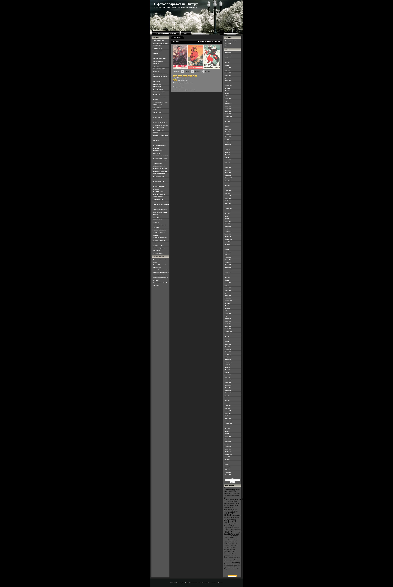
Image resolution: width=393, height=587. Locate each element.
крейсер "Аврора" (236, 557)
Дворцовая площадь (230, 509)
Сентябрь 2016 (228, 239)
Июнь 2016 (227, 246)
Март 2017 (227, 223)
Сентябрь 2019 (228, 147)
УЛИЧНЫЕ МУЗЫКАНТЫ (159, 230)
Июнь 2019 (227, 154)
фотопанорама (231, 568)
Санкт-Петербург (231, 536)
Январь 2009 (228, 474)
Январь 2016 (228, 259)
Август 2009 (227, 456)
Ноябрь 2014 (228, 295)
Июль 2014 (227, 305)
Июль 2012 (227, 367)
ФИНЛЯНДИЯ (156, 250)
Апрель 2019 (228, 159)
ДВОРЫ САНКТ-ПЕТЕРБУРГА (160, 74)
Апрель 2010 (228, 436)
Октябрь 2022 (228, 52)
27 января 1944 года (157, 48)
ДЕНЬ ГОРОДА (156, 81)
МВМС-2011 (227, 525)
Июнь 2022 (227, 62)
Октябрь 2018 (228, 175)
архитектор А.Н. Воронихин (231, 545)
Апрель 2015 (228, 282)
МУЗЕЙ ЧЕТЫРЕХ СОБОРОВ (160, 125)
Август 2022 (227, 57)
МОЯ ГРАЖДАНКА (157, 112)
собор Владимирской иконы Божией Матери (232, 567)
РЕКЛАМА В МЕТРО (158, 196)
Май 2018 (227, 188)
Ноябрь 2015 (228, 264)
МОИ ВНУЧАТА (157, 107)
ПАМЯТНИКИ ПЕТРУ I (159, 166)
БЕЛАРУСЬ (156, 56)
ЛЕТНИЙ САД (156, 94)
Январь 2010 (228, 444)
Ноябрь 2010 (228, 418)
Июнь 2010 (227, 431)
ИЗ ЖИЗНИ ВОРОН (158, 89)
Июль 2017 (227, 213)
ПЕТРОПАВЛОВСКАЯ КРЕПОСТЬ (239, 532)
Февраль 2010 (228, 441)
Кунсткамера (233, 519)
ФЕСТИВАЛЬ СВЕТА (158, 245)
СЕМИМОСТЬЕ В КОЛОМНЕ (160, 209)
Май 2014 (227, 310)
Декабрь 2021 (228, 78)
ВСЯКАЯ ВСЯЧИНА (158, 61)
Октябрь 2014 (228, 298)
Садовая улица (227, 535)
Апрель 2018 (228, 190)
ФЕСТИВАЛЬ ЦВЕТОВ (158, 248)
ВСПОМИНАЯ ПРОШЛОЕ (159, 58)
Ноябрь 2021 (228, 80)
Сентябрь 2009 (228, 454)
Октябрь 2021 (228, 83)
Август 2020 (227, 118)
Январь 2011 (228, 413)
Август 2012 (227, 364)
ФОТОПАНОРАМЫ (158, 253)
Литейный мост (234, 523)
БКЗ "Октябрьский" (232, 501)
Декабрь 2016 (228, 231)
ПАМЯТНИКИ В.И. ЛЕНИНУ (160, 158)
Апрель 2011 (228, 405)
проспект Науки (228, 563)
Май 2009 (227, 464)
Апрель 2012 (228, 374)
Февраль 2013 (228, 349)
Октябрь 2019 (228, 144)
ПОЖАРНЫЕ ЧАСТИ (158, 191)
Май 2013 (227, 341)
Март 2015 (227, 285)
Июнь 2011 (227, 400)
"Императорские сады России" (232, 490)
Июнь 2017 (227, 216)
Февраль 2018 (228, 195)
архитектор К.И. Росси (229, 549)
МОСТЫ (155, 109)
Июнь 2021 (227, 93)
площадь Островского (231, 561)
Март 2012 (227, 377)
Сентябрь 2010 (228, 423)
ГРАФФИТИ (156, 66)
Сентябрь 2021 (228, 85)
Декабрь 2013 (228, 323)
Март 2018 (227, 193)
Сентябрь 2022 (228, 54)
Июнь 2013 (227, 339)
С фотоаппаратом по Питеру (176, 4)
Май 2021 (227, 95)
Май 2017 (227, 218)
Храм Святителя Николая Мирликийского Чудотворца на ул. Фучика (160, 278)
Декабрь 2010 (228, 415)
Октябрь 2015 (228, 267)
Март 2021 (227, 101)
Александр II (227, 495)
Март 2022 (227, 70)
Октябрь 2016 (228, 236)
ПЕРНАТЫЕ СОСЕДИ (158, 176)
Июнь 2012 (227, 369)
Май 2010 (227, 433)
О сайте (186, 33)
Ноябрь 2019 (228, 142)
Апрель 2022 (228, 67)
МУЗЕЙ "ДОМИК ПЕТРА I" (160, 122)
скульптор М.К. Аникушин (232, 564)
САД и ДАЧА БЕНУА (158, 199)
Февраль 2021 (228, 103)
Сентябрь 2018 (228, 177)
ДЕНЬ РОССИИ (157, 86)
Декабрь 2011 (228, 385)
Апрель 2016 (228, 252)
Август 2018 (227, 180)
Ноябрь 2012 (228, 357)
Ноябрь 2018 (228, 172)
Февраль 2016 (228, 257)
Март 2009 (227, 469)
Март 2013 (227, 346)
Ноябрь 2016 (228, 234)
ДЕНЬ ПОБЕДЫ (157, 84)
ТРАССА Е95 (156, 227)
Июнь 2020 (227, 124)
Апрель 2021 (228, 98)
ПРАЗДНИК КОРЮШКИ (159, 194)
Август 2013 (227, 334)
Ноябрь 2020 (228, 111)
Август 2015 (227, 272)
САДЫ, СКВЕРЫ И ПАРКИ (159, 202)
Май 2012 (227, 372)
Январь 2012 (228, 382)
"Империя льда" (227, 493)
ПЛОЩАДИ (156, 189)
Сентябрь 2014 (228, 300)
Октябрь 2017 (228, 206)
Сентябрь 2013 (228, 331)
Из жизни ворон (229, 513)
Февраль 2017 (228, 226)
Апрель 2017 (228, 221)
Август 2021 (227, 88)
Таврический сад (232, 540)
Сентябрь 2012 (228, 362)
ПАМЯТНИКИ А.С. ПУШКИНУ (160, 155)
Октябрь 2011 (228, 390)
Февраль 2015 (228, 287)
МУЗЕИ (155, 114)
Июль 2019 (227, 152)
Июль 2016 (227, 244)
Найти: (232, 478)
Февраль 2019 (228, 165)
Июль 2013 (227, 336)
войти (179, 90)
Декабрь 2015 (228, 262)
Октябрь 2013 (228, 328)
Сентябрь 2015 (228, 270)
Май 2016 (227, 249)
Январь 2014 (228, 321)
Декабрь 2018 (228, 170)
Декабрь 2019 (228, 139)
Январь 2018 (228, 198)
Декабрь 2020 (228, 108)
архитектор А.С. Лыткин (230, 547)
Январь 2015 (228, 290)
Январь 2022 (228, 75)
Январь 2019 (228, 167)
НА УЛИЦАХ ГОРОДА (158, 127)
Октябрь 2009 (228, 451)
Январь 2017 (228, 229)
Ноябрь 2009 (228, 449)
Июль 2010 (227, 428)
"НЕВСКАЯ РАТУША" (158, 40)
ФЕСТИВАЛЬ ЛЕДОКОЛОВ (160, 237)
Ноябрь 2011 (228, 387)
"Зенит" (226, 488)
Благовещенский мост (229, 503)
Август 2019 (227, 149)
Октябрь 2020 (228, 113)
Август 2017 (227, 211)
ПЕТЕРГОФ (156, 178)
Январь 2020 (228, 136)
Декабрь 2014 (228, 293)
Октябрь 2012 (228, 359)
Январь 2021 (228, 106)
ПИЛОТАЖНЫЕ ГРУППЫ (159, 186)
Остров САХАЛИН (157, 143)
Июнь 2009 (227, 461)
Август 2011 (227, 395)
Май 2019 (227, 157)
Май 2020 (227, 126)
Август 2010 (227, 426)
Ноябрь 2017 (228, 203)
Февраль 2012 (228, 380)
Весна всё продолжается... (232, 504)
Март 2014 (227, 316)
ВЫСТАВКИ (156, 63)
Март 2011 (227, 408)
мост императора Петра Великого (232, 559)
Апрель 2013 (228, 344)
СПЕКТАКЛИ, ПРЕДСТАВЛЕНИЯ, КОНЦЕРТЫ (158, 220)
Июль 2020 (227, 121)
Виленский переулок (229, 507)
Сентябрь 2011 (228, 392)
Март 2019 (227, 162)
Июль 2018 (227, 182)
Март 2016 (227, 254)
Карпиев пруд (227, 517)
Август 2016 (227, 241)
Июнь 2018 (227, 185)
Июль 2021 (227, 90)
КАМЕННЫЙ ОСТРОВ (158, 91)
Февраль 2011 (228, 410)
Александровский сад (233, 500)
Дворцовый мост (231, 511)
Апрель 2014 (228, 313)
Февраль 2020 (228, 134)
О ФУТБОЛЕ (156, 140)
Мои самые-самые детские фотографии (165, 33)
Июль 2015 (227, 275)
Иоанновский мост (235, 515)
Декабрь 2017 (228, 200)
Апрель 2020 (228, 129)
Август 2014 (227, 303)
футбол (237, 568)
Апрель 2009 (228, 467)
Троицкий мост (230, 542)
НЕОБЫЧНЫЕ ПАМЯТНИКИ (160, 135)
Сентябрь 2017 (228, 208)
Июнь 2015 (227, 277)
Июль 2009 (227, 459)
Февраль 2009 (228, 472)
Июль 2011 (227, 398)
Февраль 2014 (228, 318)
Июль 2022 (227, 60)
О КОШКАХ (156, 138)
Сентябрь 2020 (228, 116)
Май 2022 (227, 65)
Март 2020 (227, 131)
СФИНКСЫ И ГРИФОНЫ (159, 225)
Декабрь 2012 (228, 354)
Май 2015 (227, 280)
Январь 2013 (228, 351)
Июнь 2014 (227, 308)
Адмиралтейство (236, 493)
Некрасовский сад (233, 530)
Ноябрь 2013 (228, 326)
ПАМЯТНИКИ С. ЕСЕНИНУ (160, 168)
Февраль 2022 (228, 72)
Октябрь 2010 (228, 421)
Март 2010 (227, 438)
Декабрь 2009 (228, 446)
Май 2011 (227, 403)
